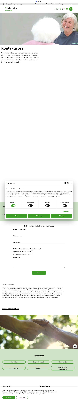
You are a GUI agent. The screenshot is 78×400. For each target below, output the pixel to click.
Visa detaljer (65, 211)
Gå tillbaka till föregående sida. (10, 308)
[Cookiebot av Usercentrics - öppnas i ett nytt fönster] (65, 183)
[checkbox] (32, 251)
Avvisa (17, 215)
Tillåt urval (39, 215)
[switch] (30, 205)
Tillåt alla (61, 215)
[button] (39, 1)
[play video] (75, 346)
